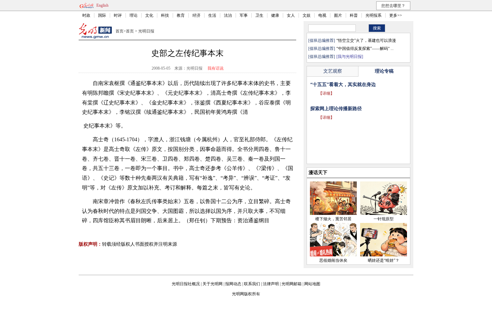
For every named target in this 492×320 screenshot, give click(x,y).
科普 (354, 15)
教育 (181, 15)
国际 (102, 15)
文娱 (307, 15)
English (102, 5)
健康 (275, 15)
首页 (119, 31)
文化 (149, 15)
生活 (212, 15)
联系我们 (252, 284)
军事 (244, 15)
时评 (118, 15)
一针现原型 (384, 219)
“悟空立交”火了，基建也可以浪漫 (366, 40)
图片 (338, 15)
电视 (322, 15)
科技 (165, 15)
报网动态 (233, 284)
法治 (228, 15)
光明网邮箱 (291, 284)
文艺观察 (332, 71)
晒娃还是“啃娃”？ (383, 260)
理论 (134, 15)
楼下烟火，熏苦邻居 (333, 219)
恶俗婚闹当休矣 (333, 260)
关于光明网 (212, 284)
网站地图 (312, 284)
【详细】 (326, 93)
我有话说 (216, 68)
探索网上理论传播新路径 (336, 108)
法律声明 (271, 284)
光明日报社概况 (186, 284)
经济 (196, 15)
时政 (86, 15)
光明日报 (146, 31)
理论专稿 (384, 71)
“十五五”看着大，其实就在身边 (343, 84)
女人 (291, 15)
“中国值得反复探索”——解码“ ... (365, 48)
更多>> (395, 15)
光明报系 (373, 15)
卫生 (259, 15)
